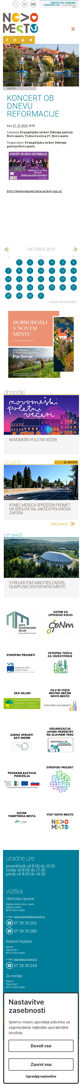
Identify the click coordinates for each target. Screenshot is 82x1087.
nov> (75, 249)
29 (19, 296)
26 (62, 287)
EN (33, 4)
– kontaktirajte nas (59, 4)
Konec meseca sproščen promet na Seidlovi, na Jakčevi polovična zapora (40, 509)
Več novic (59, 523)
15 (19, 279)
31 (41, 296)
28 (8, 296)
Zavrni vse (41, 1064)
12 (62, 271)
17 (41, 279)
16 (30, 279)
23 (30, 287)
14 (8, 279)
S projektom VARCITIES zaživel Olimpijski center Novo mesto (37, 584)
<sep (7, 249)
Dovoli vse (41, 1045)
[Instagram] (15, 40)
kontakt (24, 4)
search (15, 4)
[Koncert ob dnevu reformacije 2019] (41, 165)
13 (73, 271)
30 (30, 296)
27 (73, 287)
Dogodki (11, 88)
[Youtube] (23, 40)
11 (52, 271)
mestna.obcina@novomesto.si (29, 916)
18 (52, 279)
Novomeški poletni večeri (33, 439)
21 (8, 287)
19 (62, 279)
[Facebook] (7, 40)
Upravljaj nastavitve (41, 1076)
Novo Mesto (30, 23)
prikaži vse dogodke (62, 301)
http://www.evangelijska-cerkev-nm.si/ (34, 191)
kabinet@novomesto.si (25, 959)
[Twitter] (31, 40)
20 (73, 279)
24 (41, 287)
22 (19, 287)
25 (52, 287)
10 (41, 271)
